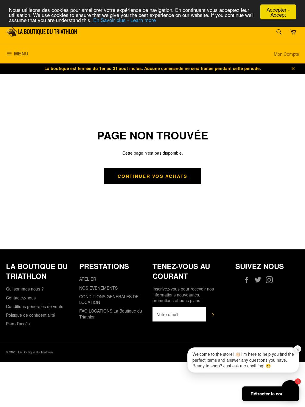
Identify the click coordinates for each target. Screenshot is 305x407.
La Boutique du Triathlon (35, 351)
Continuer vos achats (153, 176)
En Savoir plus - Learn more (124, 20)
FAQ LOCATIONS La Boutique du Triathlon (110, 313)
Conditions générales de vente (34, 306)
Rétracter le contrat (270, 393)
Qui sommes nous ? (25, 289)
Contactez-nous (21, 298)
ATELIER (87, 279)
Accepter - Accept (278, 12)
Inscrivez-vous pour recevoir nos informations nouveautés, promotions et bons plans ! (183, 294)
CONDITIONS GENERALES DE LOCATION (109, 299)
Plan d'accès (18, 324)
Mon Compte (286, 54)
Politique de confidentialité (30, 315)
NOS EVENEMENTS (98, 288)
